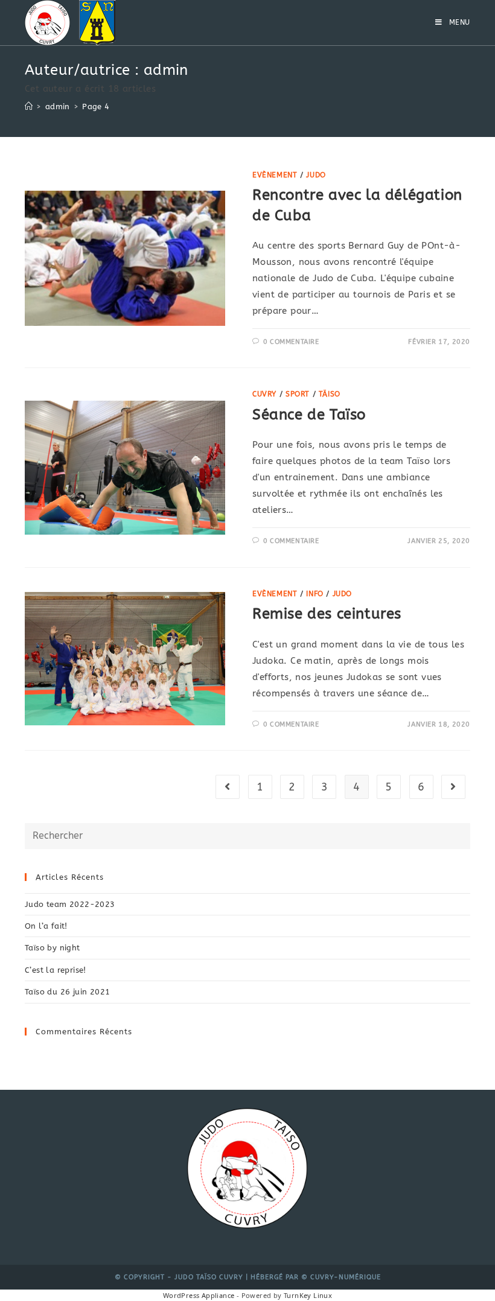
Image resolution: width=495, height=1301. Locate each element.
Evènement (274, 175)
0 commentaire (291, 342)
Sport (298, 394)
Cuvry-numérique (345, 1277)
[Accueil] (29, 106)
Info (314, 594)
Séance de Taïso (309, 414)
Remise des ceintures (326, 613)
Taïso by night (52, 947)
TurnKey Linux (308, 1295)
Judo (315, 175)
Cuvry (264, 394)
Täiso (329, 394)
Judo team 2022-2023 (70, 904)
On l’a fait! (46, 925)
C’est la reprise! (55, 970)
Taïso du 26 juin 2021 (67, 991)
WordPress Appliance (199, 1295)
